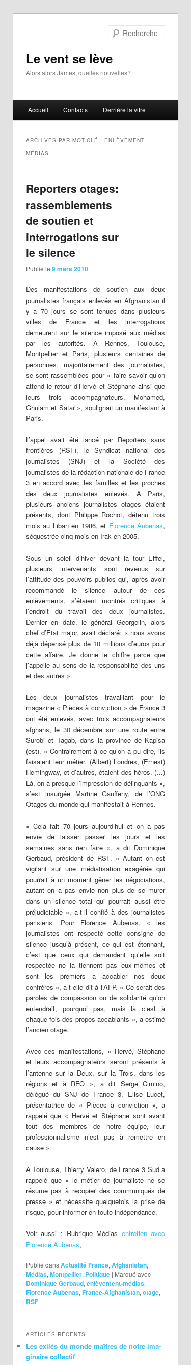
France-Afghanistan (111, 1292)
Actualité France (84, 1265)
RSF (32, 1301)
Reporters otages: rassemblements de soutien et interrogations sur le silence (72, 220)
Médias (36, 1274)
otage (151, 1292)
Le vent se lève (69, 58)
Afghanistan (129, 1265)
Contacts (75, 109)
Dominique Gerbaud (55, 1283)
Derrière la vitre (124, 109)
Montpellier (66, 1274)
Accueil (38, 109)
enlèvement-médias (115, 1283)
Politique (97, 1274)
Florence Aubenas (136, 525)
